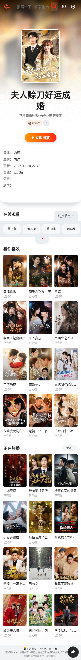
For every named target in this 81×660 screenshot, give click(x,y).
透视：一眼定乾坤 (15, 584)
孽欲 (57, 291)
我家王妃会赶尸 (14, 338)
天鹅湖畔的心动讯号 (66, 384)
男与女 (33, 584)
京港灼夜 (9, 384)
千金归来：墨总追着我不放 (66, 431)
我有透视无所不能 (40, 491)
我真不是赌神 (63, 584)
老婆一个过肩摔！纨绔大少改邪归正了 (40, 431)
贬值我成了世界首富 (40, 537)
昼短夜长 (9, 291)
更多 (69, 448)
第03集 (51, 229)
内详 (17, 153)
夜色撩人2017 (64, 537)
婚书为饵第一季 (40, 291)
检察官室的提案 (65, 491)
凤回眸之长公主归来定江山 (66, 338)
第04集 (71, 229)
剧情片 (36, 123)
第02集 (31, 229)
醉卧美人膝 (11, 630)
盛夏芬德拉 (11, 537)
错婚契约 (35, 384)
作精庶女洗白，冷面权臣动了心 (15, 431)
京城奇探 (9, 491)
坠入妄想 (35, 338)
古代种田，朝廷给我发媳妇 (40, 630)
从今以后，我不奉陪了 (66, 630)
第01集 (12, 229)
